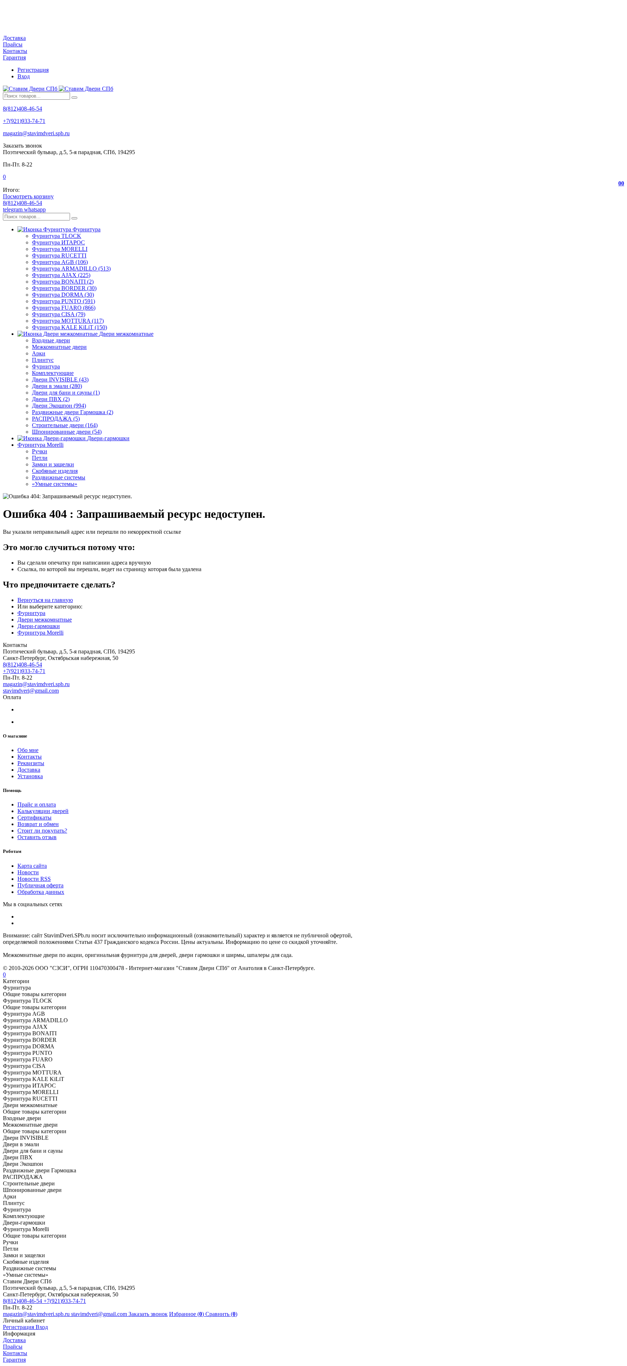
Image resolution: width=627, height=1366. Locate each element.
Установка (30, 776)
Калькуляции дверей (43, 811)
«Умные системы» (54, 484)
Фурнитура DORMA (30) (63, 295)
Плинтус (43, 360)
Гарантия (14, 57)
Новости (28, 872)
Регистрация (33, 70)
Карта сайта (32, 866)
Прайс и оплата (36, 804)
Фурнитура (46, 366)
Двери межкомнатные (44, 619)
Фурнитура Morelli (40, 633)
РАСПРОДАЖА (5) (56, 419)
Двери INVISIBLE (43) (60, 379)
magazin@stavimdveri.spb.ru (36, 133)
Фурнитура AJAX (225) (61, 275)
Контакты (15, 51)
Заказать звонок (148, 1314)
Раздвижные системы (58, 477)
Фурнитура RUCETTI (59, 255)
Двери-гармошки (38, 626)
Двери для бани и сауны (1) (66, 392)
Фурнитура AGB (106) (60, 262)
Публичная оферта (40, 885)
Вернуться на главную (45, 600)
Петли (40, 458)
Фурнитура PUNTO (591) (63, 301)
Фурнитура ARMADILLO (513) (71, 268)
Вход (23, 76)
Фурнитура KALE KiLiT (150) (69, 327)
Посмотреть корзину (28, 196)
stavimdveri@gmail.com (31, 691)
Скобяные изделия (55, 471)
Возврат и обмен (38, 824)
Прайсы (12, 44)
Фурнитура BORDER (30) (64, 288)
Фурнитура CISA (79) (58, 314)
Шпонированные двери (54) (67, 432)
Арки (38, 353)
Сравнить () (221, 1314)
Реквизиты (30, 763)
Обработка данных (40, 892)
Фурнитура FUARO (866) (63, 308)
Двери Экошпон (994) (59, 406)
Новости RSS (34, 879)
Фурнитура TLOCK (56, 236)
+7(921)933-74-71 (24, 121)
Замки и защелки (53, 464)
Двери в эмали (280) (57, 386)
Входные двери (51, 340)
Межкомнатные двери (59, 347)
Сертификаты (34, 817)
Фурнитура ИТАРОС (58, 242)
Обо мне (27, 750)
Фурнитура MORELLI (59, 249)
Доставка (14, 38)
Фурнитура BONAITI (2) (63, 281)
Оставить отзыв (37, 837)
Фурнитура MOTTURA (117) (68, 321)
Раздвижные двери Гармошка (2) (72, 412)
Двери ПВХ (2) (51, 399)
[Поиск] (74, 97)
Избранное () (187, 1314)
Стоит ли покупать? (42, 831)
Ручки (39, 451)
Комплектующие (53, 373)
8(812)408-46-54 (22, 109)
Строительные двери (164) (65, 425)
